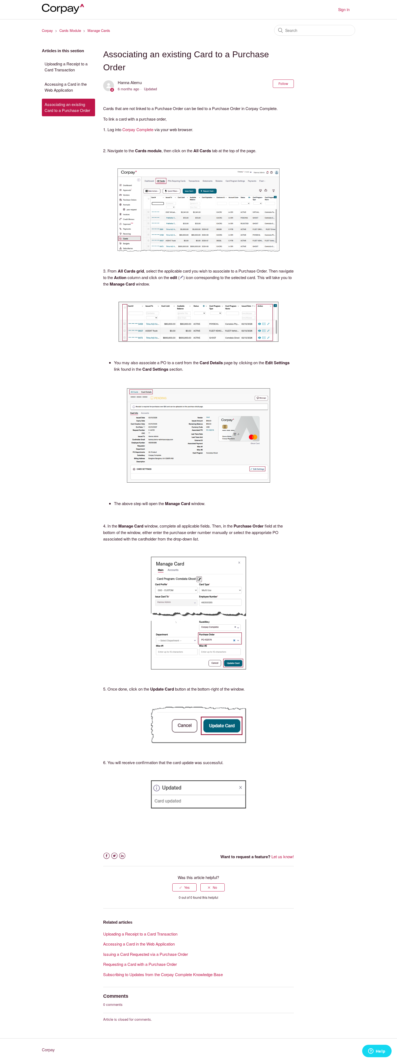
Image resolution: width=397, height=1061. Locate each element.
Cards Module (70, 30)
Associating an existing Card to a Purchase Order (67, 107)
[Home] (65, 12)
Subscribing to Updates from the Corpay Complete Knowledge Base (163, 974)
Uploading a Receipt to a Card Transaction (66, 67)
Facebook (106, 856)
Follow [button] (283, 83)
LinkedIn (122, 856)
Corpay (47, 30)
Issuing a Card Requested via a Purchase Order (145, 954)
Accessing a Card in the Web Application (66, 87)
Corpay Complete (137, 129)
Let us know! (282, 856)
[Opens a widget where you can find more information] (377, 1051)
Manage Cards (99, 30)
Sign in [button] (344, 9)
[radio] (184, 887)
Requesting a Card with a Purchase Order (140, 964)
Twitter (114, 856)
